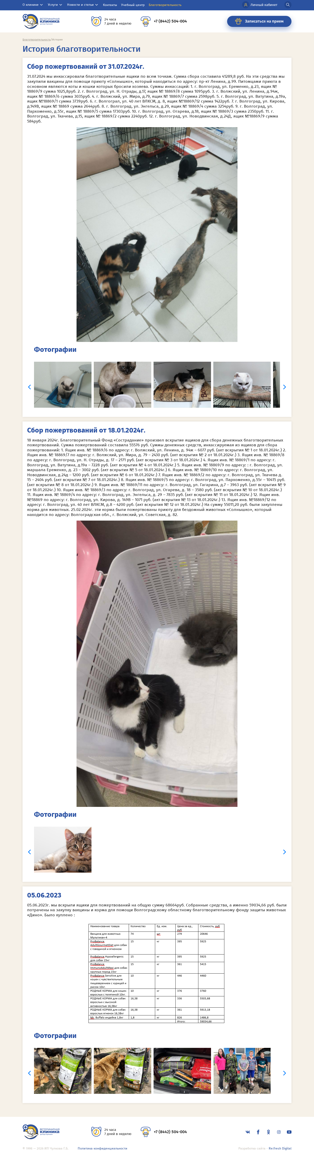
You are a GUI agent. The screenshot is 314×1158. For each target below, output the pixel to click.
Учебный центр (133, 5)
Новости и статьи (80, 5)
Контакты (110, 5)
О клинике (31, 5)
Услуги (53, 5)
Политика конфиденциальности (102, 1148)
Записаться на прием (264, 21)
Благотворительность (165, 5)
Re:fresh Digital (280, 1148)
